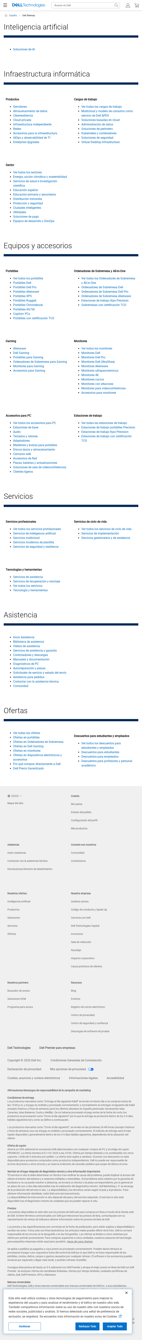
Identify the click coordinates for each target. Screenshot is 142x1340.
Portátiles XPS (22, 296)
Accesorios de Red (25, 458)
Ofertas (11, 933)
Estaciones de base (25, 427)
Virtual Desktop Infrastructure (100, 142)
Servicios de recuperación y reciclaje (36, 581)
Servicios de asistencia (28, 577)
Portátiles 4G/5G (24, 309)
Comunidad (20, 686)
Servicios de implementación (100, 533)
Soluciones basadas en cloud (100, 120)
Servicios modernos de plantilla (33, 542)
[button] (128, 5)
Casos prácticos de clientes (86, 966)
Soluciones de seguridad (97, 137)
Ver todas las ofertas (26, 733)
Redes (17, 129)
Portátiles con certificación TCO (33, 318)
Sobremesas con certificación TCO (103, 305)
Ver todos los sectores (27, 172)
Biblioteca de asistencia (28, 641)
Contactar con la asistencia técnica (36, 681)
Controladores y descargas (30, 655)
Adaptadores (21, 440)
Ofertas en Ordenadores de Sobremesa (38, 742)
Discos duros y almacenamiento (34, 449)
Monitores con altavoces (97, 384)
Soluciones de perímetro (97, 129)
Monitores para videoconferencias (103, 388)
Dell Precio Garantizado (28, 768)
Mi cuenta (76, 804)
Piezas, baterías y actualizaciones (35, 463)
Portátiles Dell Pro (24, 287)
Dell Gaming (21, 353)
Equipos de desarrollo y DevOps (33, 221)
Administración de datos (97, 124)
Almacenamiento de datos (30, 111)
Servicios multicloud (26, 538)
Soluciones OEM (16, 998)
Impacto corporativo (82, 958)
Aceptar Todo (115, 1326)
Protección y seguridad (28, 203)
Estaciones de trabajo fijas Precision (105, 300)
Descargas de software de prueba (90, 1031)
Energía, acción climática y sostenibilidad (40, 177)
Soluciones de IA (24, 49)
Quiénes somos (80, 901)
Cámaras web (22, 454)
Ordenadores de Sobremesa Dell (102, 287)
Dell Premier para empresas (57, 1048)
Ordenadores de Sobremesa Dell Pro (104, 291)
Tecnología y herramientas (30, 590)
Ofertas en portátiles (26, 737)
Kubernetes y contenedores (98, 133)
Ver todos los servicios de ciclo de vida (106, 529)
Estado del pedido (81, 812)
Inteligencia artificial (18, 901)
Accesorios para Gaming (29, 370)
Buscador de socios (18, 990)
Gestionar (24, 1326)
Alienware (19, 348)
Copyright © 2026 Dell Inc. (24, 1060)
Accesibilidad (115, 1078)
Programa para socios (20, 1006)
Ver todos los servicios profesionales (37, 529)
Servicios (12, 925)
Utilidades (19, 212)
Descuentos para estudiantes (100, 752)
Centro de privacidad (83, 1015)
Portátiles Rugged (24, 300)
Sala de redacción (81, 942)
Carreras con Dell (80, 917)
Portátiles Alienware (26, 291)
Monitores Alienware (94, 366)
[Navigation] (5, 5)
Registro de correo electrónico (88, 1006)
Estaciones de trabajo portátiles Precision (108, 427)
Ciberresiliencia (23, 115)
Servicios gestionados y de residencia (105, 538)
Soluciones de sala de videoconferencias (39, 467)
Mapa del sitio (15, 803)
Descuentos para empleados (100, 756)
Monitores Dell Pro (93, 357)
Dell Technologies (19, 1048)
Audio (17, 432)
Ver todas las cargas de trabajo (101, 106)
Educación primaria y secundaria (34, 194)
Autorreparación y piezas (29, 668)
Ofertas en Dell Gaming (28, 746)
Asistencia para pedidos (28, 677)
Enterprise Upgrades (26, 142)
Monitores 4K (90, 375)
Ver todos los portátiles (28, 278)
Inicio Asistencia (23, 637)
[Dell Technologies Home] (29, 5)
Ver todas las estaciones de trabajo (104, 423)
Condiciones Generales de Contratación (76, 1060)
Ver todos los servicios (27, 586)
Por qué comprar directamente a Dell (37, 764)
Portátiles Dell (22, 283)
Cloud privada (22, 120)
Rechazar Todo (87, 1326)
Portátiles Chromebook (28, 305)
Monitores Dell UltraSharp (98, 361)
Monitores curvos (92, 379)
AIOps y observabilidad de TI (31, 137)
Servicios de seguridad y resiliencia (36, 546)
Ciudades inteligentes (27, 208)
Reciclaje (76, 950)
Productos (13, 909)
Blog (73, 990)
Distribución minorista (27, 199)
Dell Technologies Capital (85, 925)
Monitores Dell (90, 353)
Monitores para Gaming (28, 366)
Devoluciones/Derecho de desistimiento (29, 869)
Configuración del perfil (84, 820)
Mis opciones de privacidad (68, 1069)
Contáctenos (78, 860)
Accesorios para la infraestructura (35, 133)
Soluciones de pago (26, 216)
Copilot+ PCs (21, 314)
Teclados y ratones (25, 436)
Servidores (20, 106)
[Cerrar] (126, 1293)
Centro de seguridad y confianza (89, 1023)
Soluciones (13, 917)
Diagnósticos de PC (26, 664)
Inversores (77, 933)
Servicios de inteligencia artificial (34, 533)
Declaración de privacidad (24, 1069)
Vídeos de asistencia (26, 646)
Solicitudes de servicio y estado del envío (39, 672)
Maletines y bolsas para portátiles (35, 445)
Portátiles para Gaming (28, 357)
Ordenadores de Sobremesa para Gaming (40, 361)
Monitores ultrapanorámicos (99, 370)
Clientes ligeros (23, 471)
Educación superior (25, 190)
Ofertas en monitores (26, 750)
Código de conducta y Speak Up (89, 909)
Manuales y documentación (31, 659)
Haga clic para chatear (80, 1241)
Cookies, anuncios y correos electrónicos (33, 1078)
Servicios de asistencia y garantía (35, 650)
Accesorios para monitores (98, 392)
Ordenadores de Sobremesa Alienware (106, 296)
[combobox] (85, 5)
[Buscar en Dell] (116, 5)
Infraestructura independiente (32, 124)
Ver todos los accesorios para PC (34, 423)
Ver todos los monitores (96, 348)
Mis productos (79, 828)
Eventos (75, 998)
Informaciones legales (83, 1078)
